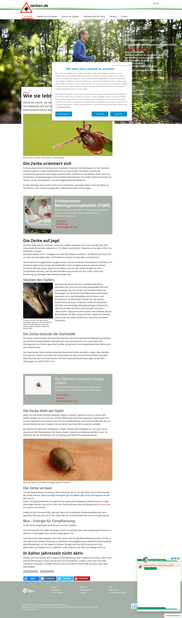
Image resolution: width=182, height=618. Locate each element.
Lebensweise (31, 571)
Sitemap (83, 592)
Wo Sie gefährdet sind (66, 227)
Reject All (118, 114)
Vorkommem (62, 395)
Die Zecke (27, 16)
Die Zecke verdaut (134, 63)
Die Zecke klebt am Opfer (137, 60)
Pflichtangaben (86, 590)
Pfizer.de (83, 587)
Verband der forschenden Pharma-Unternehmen (47, 607)
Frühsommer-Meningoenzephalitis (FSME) (151, 44)
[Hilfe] (172, 558)
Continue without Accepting (120, 65)
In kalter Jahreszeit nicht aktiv (143, 70)
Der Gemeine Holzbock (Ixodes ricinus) (144, 57)
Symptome (61, 221)
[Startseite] (34, 6)
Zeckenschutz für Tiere (94, 16)
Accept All (100, 114)
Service (113, 16)
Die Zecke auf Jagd (136, 49)
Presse (124, 16)
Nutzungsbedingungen (118, 592)
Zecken (26, 92)
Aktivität (60, 398)
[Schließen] (178, 558)
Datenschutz (114, 590)
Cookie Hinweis (57, 592)
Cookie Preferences (173, 616)
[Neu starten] (175, 558)
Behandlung (62, 224)
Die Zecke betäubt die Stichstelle (141, 55)
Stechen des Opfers (134, 52)
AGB (110, 587)
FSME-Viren (49, 361)
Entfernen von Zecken (135, 90)
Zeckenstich (48, 571)
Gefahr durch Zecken (47, 16)
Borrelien (101, 504)
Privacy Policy (64, 107)
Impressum (55, 590)
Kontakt (54, 587)
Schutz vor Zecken (70, 16)
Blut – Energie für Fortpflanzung (141, 66)
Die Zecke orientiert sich (140, 40)
